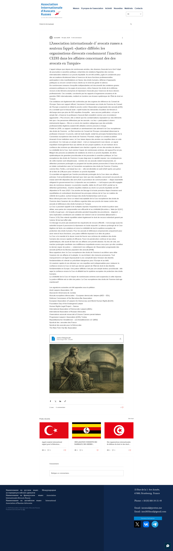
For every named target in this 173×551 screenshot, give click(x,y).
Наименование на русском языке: (24, 490)
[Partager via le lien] (65, 401)
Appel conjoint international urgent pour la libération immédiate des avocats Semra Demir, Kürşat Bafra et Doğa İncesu (52, 443)
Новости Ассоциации (46, 24)
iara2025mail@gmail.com (154, 511)
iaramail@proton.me (152, 507)
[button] (108, 8)
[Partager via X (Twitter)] (55, 401)
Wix (24, 509)
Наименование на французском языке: (26, 495)
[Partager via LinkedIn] (60, 401)
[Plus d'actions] (122, 37)
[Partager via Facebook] (50, 401)
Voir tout (131, 418)
